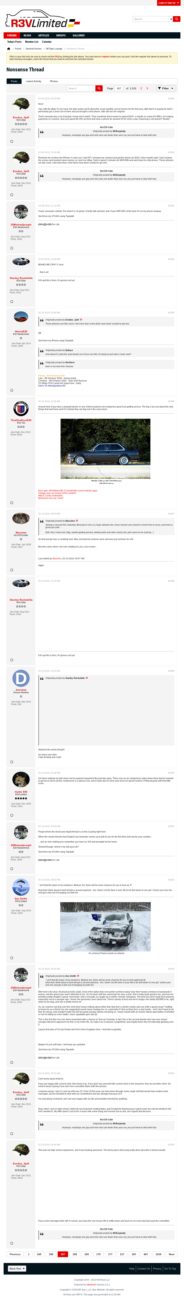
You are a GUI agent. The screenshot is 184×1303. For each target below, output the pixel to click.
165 (39, 1254)
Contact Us (143, 1268)
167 (63, 1254)
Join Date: (16, 129)
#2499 (171, 671)
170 (98, 1254)
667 (146, 1254)
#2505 (171, 1144)
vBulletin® (91, 1284)
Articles (43, 35)
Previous (15, 1254)
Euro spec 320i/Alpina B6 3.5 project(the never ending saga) (67, 490)
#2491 (171, 98)
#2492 (171, 152)
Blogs (27, 35)
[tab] (14, 81)
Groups (61, 35)
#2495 (171, 312)
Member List (31, 41)
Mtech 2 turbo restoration (50, 495)
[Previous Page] (141, 88)
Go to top (170, 1268)
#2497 (171, 513)
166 (51, 1254)
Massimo (56, 558)
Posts (14, 81)
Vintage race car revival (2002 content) (57, 493)
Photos (54, 81)
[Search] (176, 19)
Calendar (47, 41)
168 (75, 1254)
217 (122, 1254)
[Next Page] (147, 88)
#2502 (171, 880)
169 (86, 1254)
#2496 (171, 401)
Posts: (14, 132)
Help (131, 1268)
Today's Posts (14, 41)
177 (110, 1254)
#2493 (171, 206)
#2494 (171, 259)
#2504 (171, 1073)
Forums (12, 35)
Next (171, 1254)
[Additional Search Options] (171, 19)
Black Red (15, 1268)
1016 (158, 1254)
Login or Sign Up (167, 3)
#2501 (171, 826)
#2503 (171, 969)
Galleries (79, 35)
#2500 (171, 773)
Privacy (157, 1268)
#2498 (171, 581)
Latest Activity (33, 81)
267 (134, 1254)
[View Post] (80, 320)
